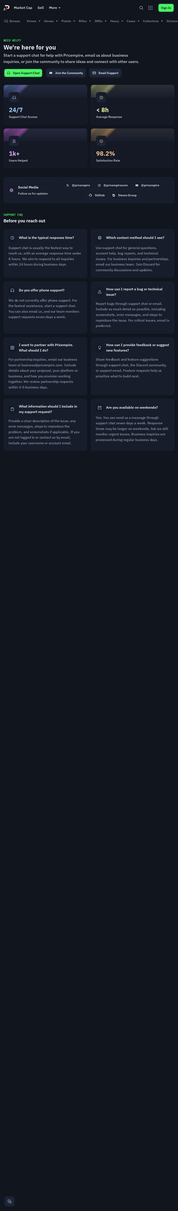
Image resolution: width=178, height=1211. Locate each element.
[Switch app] (150, 7)
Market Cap (23, 7)
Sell (41, 7)
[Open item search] (141, 7)
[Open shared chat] (9, 1201)
